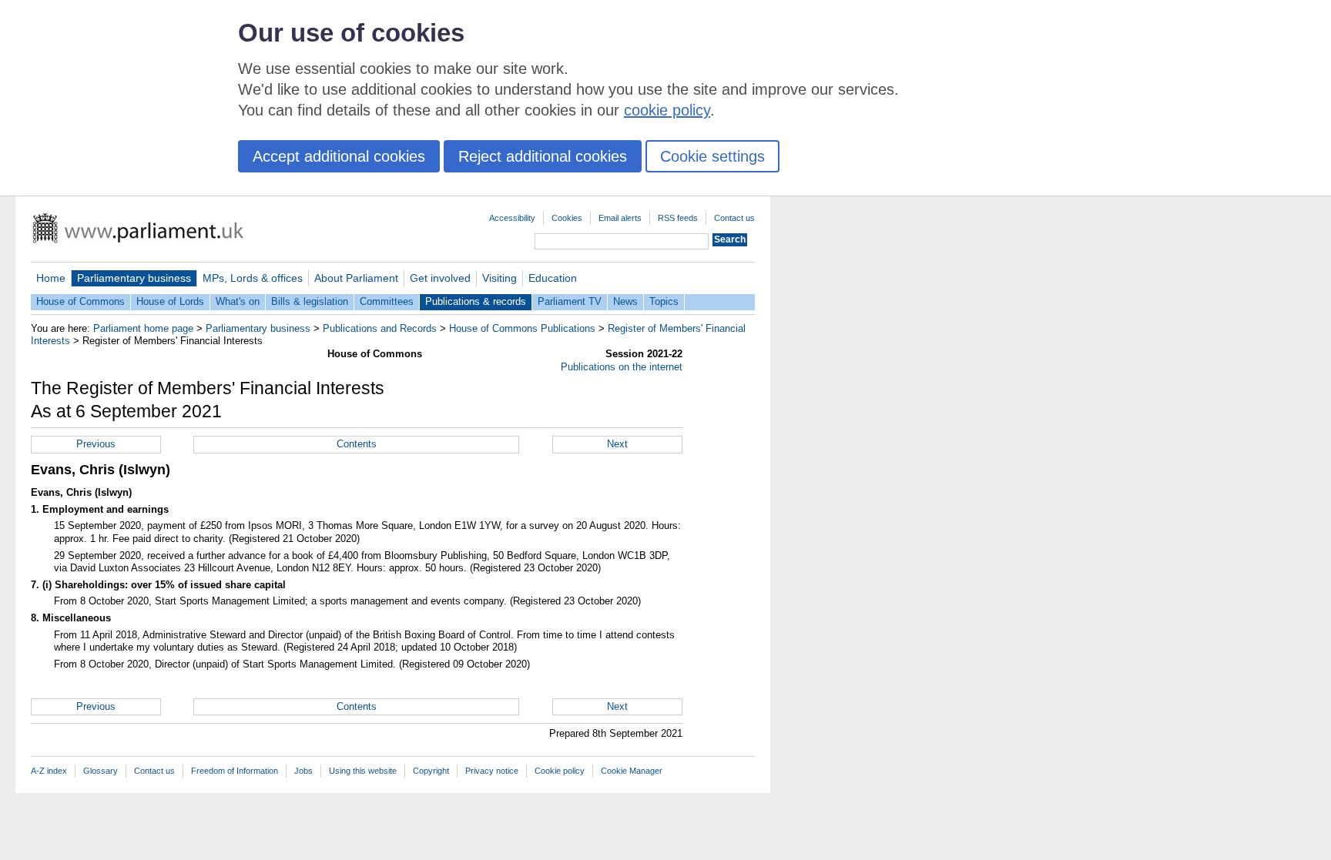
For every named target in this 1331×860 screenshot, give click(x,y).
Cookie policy (560, 770)
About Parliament (356, 278)
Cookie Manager (631, 770)
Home (50, 278)
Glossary (100, 770)
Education (552, 278)
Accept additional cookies (339, 156)
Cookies (567, 218)
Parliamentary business (134, 278)
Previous (96, 444)
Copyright (431, 770)
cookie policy (667, 110)
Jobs (303, 770)
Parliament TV (570, 301)
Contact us (734, 218)
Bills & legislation (309, 301)
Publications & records (475, 301)
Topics (664, 301)
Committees (387, 301)
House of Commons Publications (522, 328)
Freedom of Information (234, 770)
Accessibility (512, 218)
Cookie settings (712, 156)
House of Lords (170, 301)
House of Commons (80, 301)
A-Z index (49, 770)
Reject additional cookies (542, 156)
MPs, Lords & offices (253, 278)
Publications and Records (380, 328)
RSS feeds (678, 218)
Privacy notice (491, 770)
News (625, 301)
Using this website (363, 770)
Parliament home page (143, 328)
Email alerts (620, 218)
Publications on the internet (621, 367)
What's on (238, 301)
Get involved (440, 278)
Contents (357, 444)
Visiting (499, 278)
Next (617, 444)
